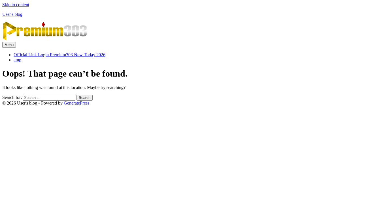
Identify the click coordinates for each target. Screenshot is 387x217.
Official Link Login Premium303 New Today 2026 (59, 54)
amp (17, 59)
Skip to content (15, 4)
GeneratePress (76, 103)
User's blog (12, 14)
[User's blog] (44, 39)
